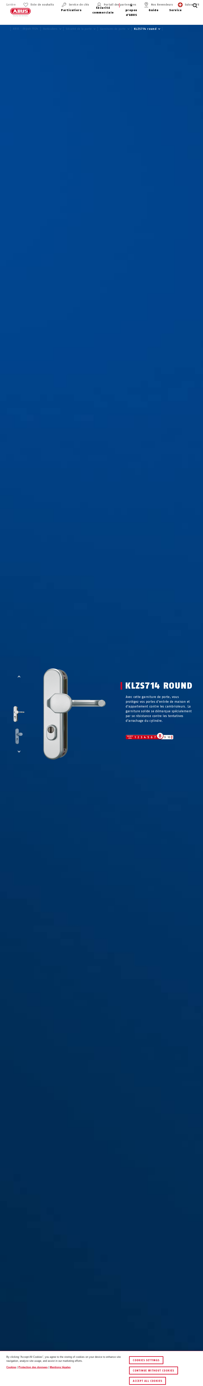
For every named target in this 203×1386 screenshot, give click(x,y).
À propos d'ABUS (131, 10)
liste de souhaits (42, 4)
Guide (154, 10)
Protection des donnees (33, 1367)
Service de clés (79, 4)
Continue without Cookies (153, 1370)
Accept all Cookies (147, 1381)
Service (175, 10)
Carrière (11, 4)
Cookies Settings (146, 1360)
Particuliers (71, 10)
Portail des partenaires (120, 4)
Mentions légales (60, 1367)
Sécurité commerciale (103, 10)
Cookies (11, 1367)
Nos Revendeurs (162, 4)
